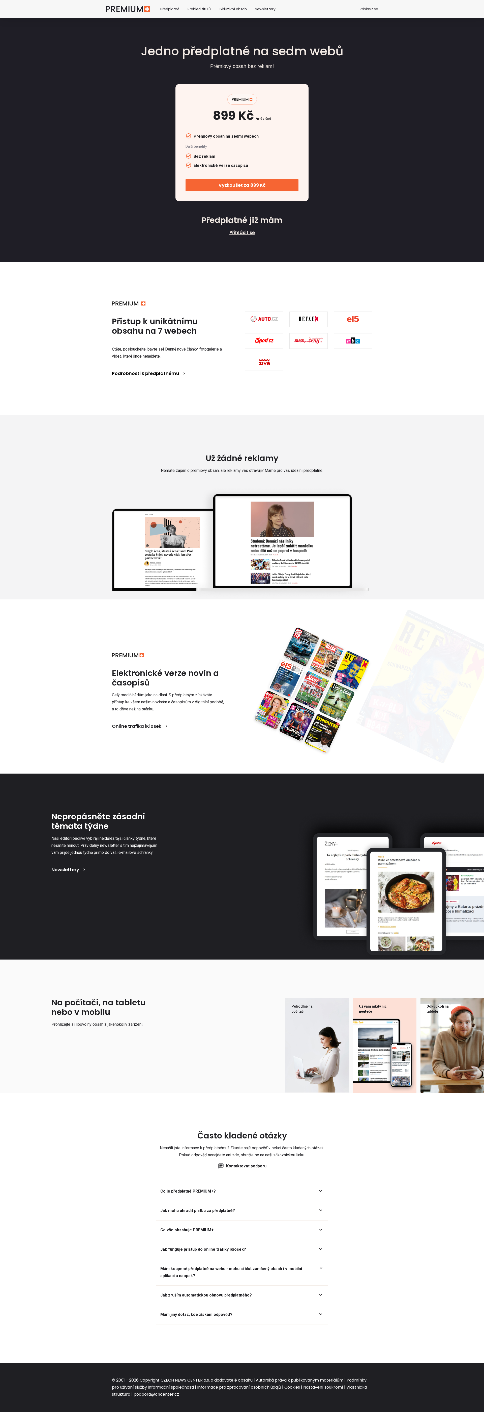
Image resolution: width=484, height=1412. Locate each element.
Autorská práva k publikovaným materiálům (299, 1380)
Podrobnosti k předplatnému (145, 373)
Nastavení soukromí (323, 1387)
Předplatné (169, 9)
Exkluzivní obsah (233, 9)
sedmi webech (245, 136)
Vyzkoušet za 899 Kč (242, 185)
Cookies (292, 1387)
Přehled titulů (199, 9)
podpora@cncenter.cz (156, 1394)
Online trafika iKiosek (136, 726)
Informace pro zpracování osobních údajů (239, 1387)
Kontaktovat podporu (246, 1166)
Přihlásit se (369, 9)
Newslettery (265, 9)
